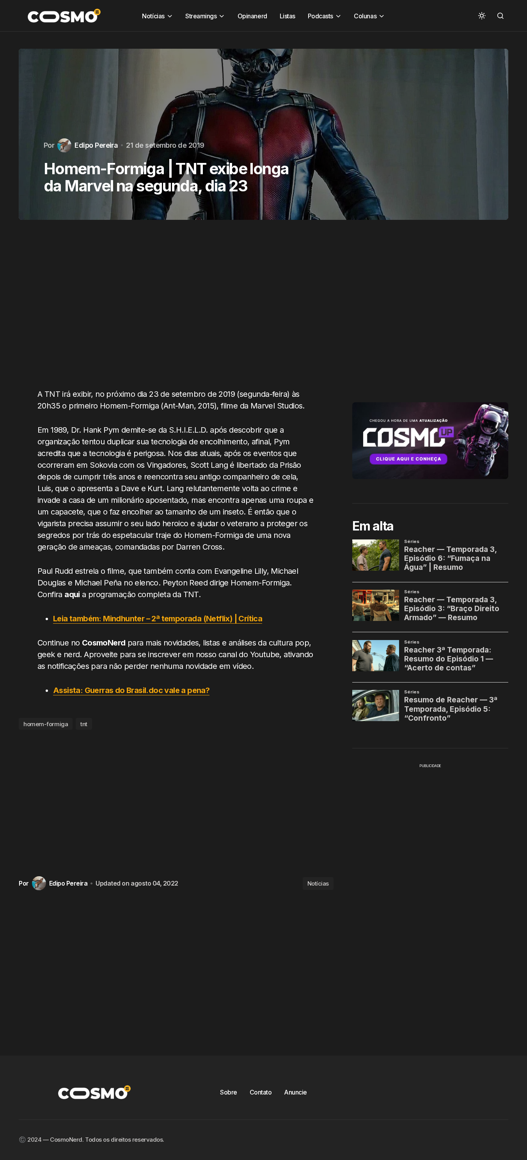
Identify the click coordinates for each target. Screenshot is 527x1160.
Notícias (318, 883)
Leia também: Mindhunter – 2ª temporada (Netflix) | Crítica (157, 618)
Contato (261, 1092)
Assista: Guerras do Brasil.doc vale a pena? (131, 690)
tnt (83, 724)
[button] (482, 15)
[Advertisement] (176, 308)
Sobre (228, 1092)
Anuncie (295, 1092)
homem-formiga (45, 724)
